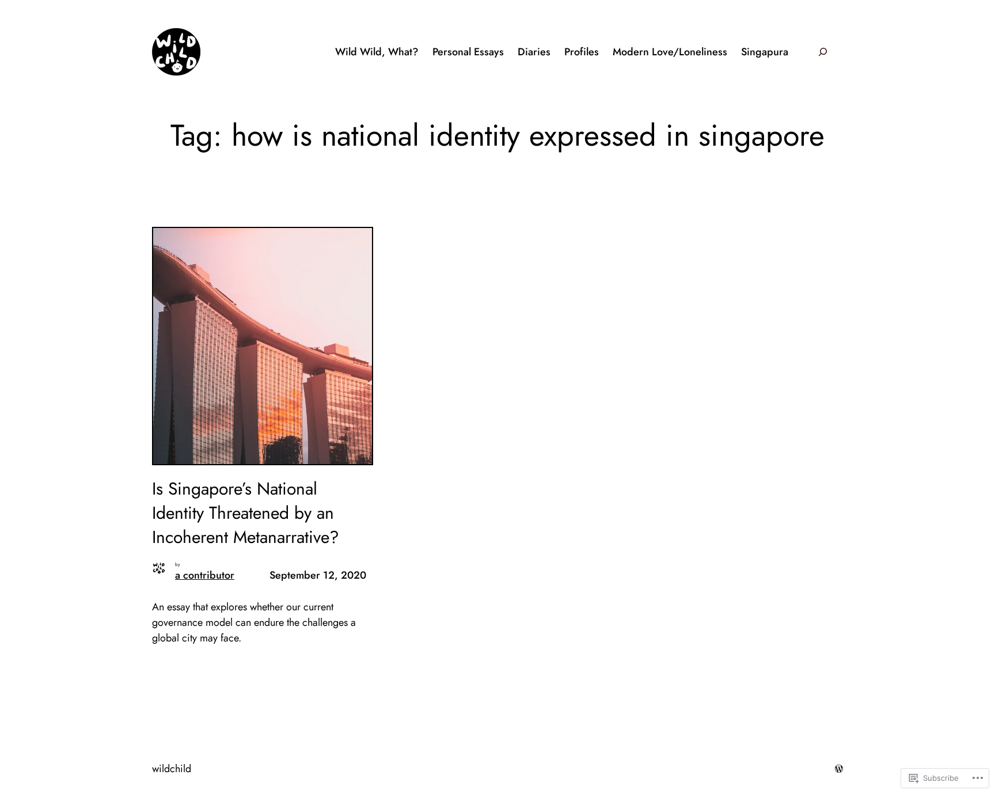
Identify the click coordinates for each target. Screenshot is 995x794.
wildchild (171, 768)
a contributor (204, 575)
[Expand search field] (822, 51)
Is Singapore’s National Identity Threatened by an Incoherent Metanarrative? (245, 513)
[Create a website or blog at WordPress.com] (839, 768)
